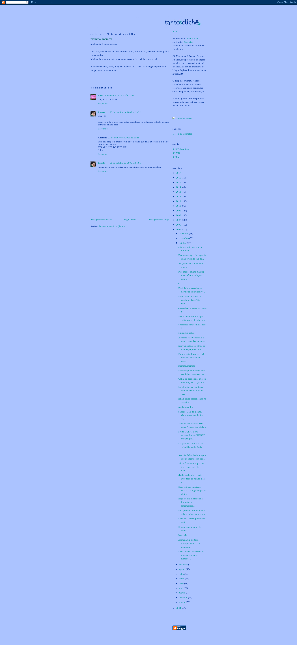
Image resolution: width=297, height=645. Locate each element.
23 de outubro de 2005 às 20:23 (123, 137)
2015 (179, 182)
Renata (101, 112)
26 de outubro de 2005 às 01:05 (125, 162)
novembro (184, 238)
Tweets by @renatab (182, 133)
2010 (179, 205)
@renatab (188, 42)
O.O (180, 283)
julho (181, 574)
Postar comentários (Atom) (112, 226)
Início (175, 31)
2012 (179, 196)
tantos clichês (153, 8)
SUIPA (175, 157)
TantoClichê (192, 38)
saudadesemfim (185, 407)
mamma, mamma (101, 39)
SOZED (176, 153)
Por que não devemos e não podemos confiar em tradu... (191, 357)
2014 (179, 187)
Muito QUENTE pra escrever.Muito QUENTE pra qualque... (191, 435)
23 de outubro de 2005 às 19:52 (125, 112)
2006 (179, 224)
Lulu (100, 95)
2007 (179, 220)
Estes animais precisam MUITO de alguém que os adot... (192, 490)
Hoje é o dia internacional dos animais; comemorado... (190, 502)
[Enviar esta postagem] (90, 75)
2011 (179, 201)
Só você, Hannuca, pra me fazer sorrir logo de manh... (191, 467)
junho (182, 578)
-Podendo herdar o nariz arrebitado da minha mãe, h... (191, 479)
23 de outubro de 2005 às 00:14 (118, 95)
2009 (179, 210)
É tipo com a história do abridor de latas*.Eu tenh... (189, 300)
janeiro (182, 602)
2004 (179, 608)
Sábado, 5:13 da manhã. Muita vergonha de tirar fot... (190, 415)
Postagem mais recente (101, 219)
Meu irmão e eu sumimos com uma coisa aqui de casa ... (190, 390)
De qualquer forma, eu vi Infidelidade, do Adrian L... (190, 447)
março (182, 592)
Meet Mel (182, 535)
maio (181, 583)
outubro (183, 243)
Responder (103, 103)
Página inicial (130, 219)
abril (181, 588)
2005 (179, 229)
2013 (179, 191)
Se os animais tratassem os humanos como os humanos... (191, 555)
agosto (182, 569)
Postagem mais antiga (158, 219)
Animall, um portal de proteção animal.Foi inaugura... (189, 543)
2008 (179, 215)
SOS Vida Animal (180, 149)
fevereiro (183, 597)
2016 (179, 177)
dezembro (184, 233)
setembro (183, 564)
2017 (179, 173)
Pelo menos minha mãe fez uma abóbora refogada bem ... (191, 275)
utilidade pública (186, 332)
